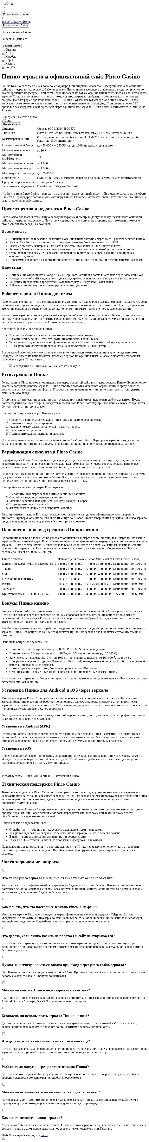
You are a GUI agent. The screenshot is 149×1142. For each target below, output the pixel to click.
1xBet (5, 21)
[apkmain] (3, 54)
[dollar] (3, 7)
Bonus (27, 21)
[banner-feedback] (3, 50)
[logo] (3, 4)
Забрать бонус (11, 45)
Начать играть (11, 124)
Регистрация (10, 14)
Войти (25, 14)
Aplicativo (16, 21)
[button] (74, 1138)
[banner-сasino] (3, 64)
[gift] (3, 11)
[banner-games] (3, 61)
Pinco (44, 1135)
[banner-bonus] (3, 68)
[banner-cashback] (3, 57)
